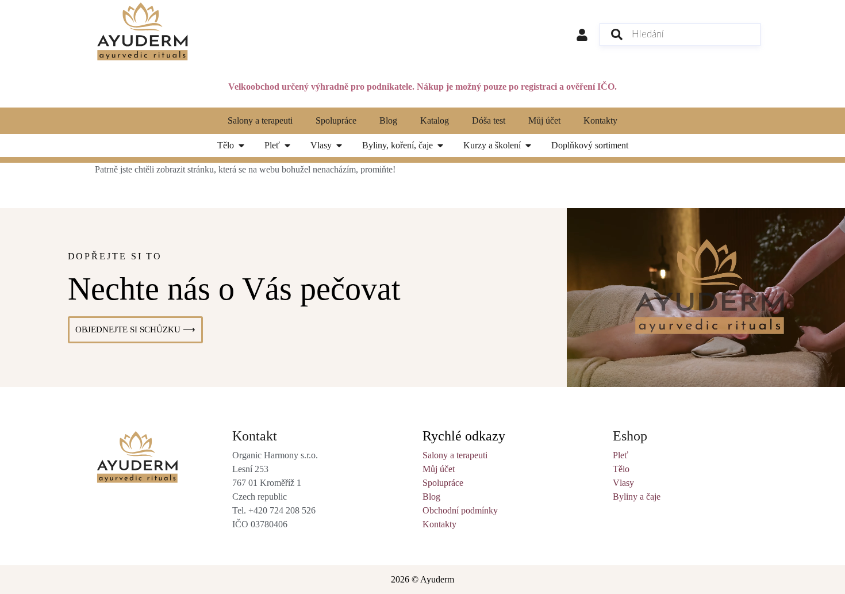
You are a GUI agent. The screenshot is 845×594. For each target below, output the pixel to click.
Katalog (434, 120)
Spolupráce (336, 120)
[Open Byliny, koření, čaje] (440, 145)
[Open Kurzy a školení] (528, 145)
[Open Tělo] (241, 145)
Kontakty (600, 120)
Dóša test (488, 120)
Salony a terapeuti (260, 120)
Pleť (620, 455)
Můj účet (544, 120)
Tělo (621, 469)
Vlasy (623, 483)
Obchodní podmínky (460, 510)
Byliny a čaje (636, 496)
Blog (388, 120)
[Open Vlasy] (339, 145)
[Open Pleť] (287, 145)
